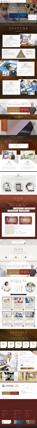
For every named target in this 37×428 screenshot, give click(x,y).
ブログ (3, 416)
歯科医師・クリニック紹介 (5, 413)
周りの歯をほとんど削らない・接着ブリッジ (18, 413)
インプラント (15, 415)
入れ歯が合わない (27, 413)
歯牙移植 (15, 414)
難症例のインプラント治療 (16, 416)
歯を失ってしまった (28, 416)
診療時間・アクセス (4, 414)
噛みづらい (27, 414)
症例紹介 (3, 415)
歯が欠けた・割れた (28, 415)
